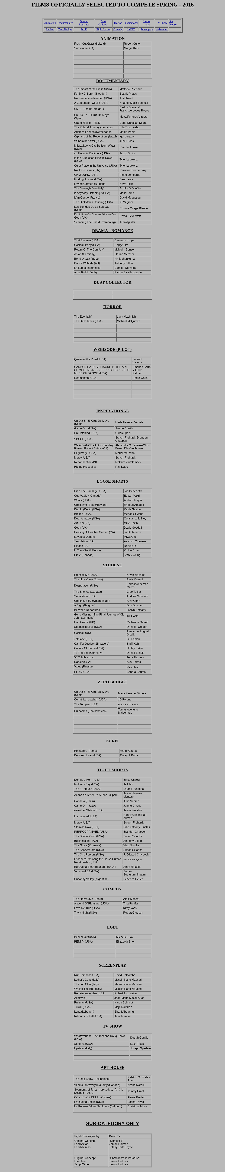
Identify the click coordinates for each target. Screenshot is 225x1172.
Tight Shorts (103, 29)
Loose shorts (146, 23)
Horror (118, 22)
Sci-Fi (84, 29)
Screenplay (147, 29)
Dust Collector (103, 23)
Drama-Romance (84, 23)
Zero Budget (65, 29)
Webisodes (162, 29)
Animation (50, 22)
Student (50, 29)
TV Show (161, 22)
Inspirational (131, 22)
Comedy (118, 29)
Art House (172, 23)
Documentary (65, 22)
